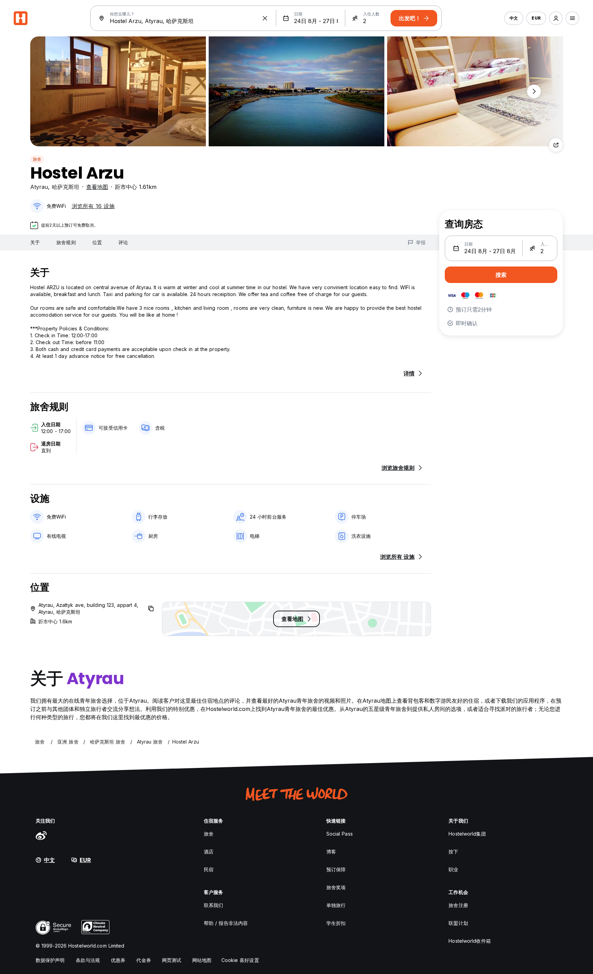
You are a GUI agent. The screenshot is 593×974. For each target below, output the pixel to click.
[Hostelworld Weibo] (41, 835)
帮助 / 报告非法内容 (226, 923)
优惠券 (118, 960)
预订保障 (336, 869)
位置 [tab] (97, 242)
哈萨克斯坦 (65, 186)
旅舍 (37, 159)
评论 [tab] (123, 242)
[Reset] (265, 18)
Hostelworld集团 (467, 834)
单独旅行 (336, 905)
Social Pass (339, 834)
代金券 (143, 960)
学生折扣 (336, 923)
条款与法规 (88, 960)
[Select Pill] (556, 18)
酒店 (208, 851)
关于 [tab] (35, 242)
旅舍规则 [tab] (65, 242)
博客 (331, 851)
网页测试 (171, 960)
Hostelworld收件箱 (469, 941)
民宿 (208, 869)
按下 (453, 851)
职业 (453, 869)
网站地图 (201, 960)
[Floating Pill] (534, 91)
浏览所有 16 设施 (93, 206)
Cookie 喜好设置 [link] (240, 960)
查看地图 (97, 186)
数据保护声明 (50, 960)
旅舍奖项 (336, 887)
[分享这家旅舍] (556, 145)
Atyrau (39, 186)
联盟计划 (458, 923)
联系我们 (213, 905)
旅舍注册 (458, 905)
